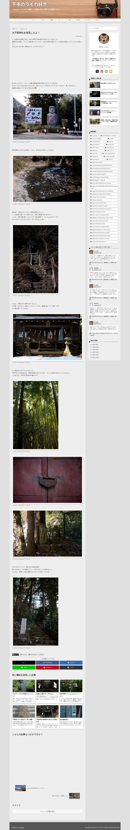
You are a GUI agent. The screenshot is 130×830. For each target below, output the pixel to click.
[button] (71, 668)
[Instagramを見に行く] (101, 71)
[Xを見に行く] (97, 71)
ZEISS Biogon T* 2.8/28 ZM (36, 654)
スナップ (16, 654)
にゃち (107, 47)
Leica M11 (24, 654)
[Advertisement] (47, 63)
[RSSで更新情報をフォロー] (106, 71)
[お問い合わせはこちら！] (110, 71)
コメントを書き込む (47, 811)
